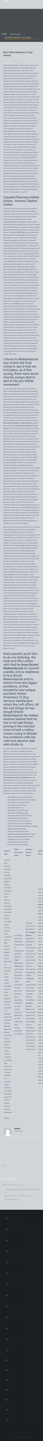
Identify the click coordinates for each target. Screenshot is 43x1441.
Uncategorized (15, 34)
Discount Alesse (9, 389)
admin (17, 1128)
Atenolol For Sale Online (30, 232)
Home (4, 34)
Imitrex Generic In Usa (10, 527)
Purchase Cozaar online (31, 84)
